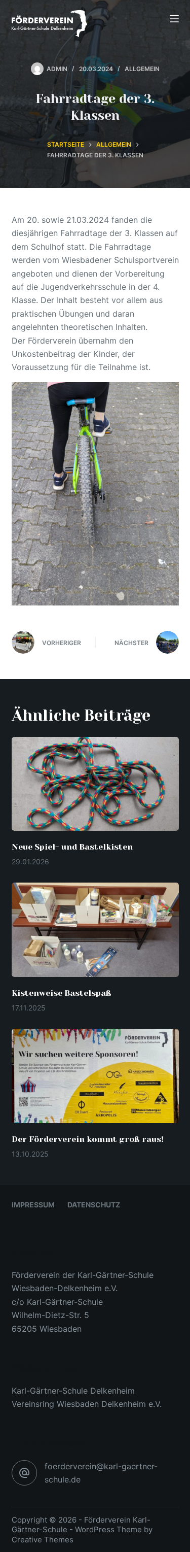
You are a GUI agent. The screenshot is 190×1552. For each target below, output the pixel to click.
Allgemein (142, 69)
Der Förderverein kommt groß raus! (88, 1139)
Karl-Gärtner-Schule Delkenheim (73, 1391)
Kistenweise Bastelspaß (61, 993)
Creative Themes (42, 1539)
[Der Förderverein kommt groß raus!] (95, 1076)
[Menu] (174, 18)
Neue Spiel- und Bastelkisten (72, 847)
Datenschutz (93, 1204)
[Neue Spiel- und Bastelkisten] (95, 784)
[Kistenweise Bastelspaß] (95, 930)
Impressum (33, 1204)
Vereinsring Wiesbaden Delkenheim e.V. (87, 1404)
